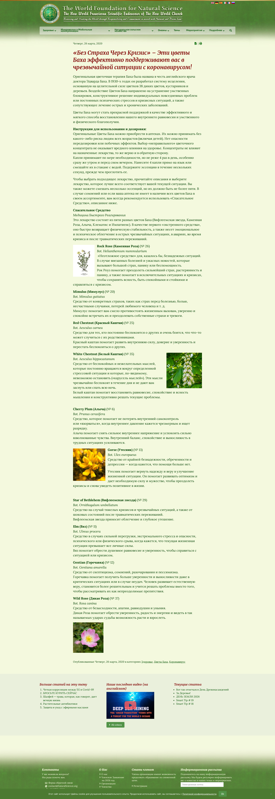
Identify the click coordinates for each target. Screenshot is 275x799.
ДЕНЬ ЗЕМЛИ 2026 (188, 696)
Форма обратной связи (60, 782)
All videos (116, 724)
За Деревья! (183, 693)
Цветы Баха (161, 661)
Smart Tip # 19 (185, 700)
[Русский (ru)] (233, 2)
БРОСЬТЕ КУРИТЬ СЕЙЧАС (60, 693)
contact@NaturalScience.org (63, 786)
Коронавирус (177, 661)
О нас (104, 774)
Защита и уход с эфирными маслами (65, 707)
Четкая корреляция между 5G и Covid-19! (68, 689)
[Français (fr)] (229, 2)
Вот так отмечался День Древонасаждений (202, 689)
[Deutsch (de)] (216, 2)
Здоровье (147, 661)
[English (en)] (212, 2)
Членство (106, 786)
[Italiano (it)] (224, 2)
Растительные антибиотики (60, 703)
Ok (222, 793)
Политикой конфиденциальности (199, 794)
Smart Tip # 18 (185, 703)
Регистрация (140, 786)
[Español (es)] (220, 2)
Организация (108, 783)
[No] (271, 793)
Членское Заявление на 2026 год (112, 779)
